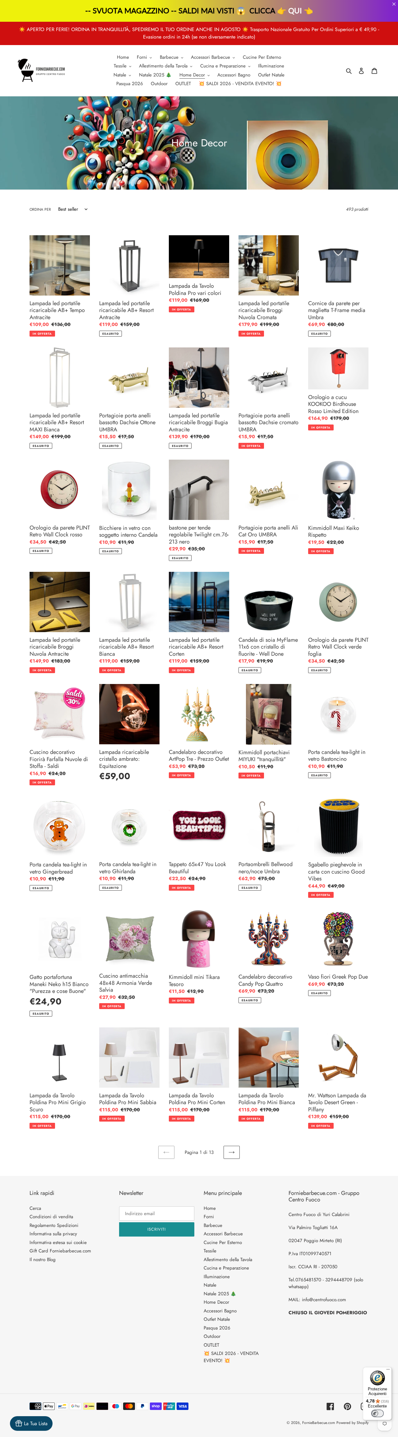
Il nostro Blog (43, 1259)
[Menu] (388, 1371)
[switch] (377, 1413)
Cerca (35, 1208)
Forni (209, 1216)
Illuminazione (217, 1276)
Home (210, 1208)
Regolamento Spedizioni (54, 1225)
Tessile (210, 1250)
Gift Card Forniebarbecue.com (60, 1250)
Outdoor (212, 1336)
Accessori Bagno (220, 1310)
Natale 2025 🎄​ (220, 1293)
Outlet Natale (217, 1319)
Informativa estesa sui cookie (58, 1242)
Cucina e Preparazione (226, 1268)
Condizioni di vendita (51, 1216)
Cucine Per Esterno (223, 1242)
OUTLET (211, 1345)
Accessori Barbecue (223, 1233)
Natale (210, 1285)
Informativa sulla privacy (53, 1233)
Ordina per (40, 209)
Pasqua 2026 (217, 1328)
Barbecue (213, 1225)
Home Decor (216, 1302)
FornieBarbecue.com (318, 1423)
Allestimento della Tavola (228, 1259)
